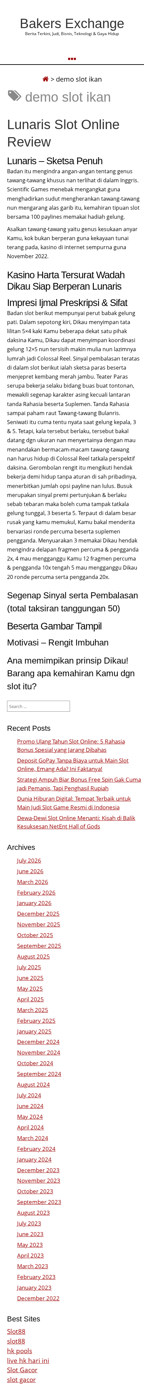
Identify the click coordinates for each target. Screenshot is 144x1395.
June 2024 (30, 1106)
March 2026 (32, 882)
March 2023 (32, 1266)
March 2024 (32, 1138)
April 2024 (30, 1127)
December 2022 (38, 1298)
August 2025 (33, 956)
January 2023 (34, 1287)
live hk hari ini (28, 1360)
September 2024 (39, 1074)
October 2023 (35, 1191)
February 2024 (36, 1149)
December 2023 (38, 1170)
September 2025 (39, 946)
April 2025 (30, 999)
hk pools (19, 1350)
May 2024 (30, 1116)
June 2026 (30, 871)
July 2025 (29, 967)
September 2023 (39, 1202)
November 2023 (38, 1180)
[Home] (45, 79)
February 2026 (36, 892)
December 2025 (38, 913)
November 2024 (38, 1052)
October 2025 (35, 935)
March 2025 (32, 1010)
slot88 (16, 1341)
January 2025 (34, 1031)
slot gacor (21, 1379)
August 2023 (33, 1212)
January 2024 (34, 1159)
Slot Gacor (22, 1369)
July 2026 (29, 860)
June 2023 (30, 1234)
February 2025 (36, 1020)
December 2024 (38, 1041)
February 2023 (36, 1277)
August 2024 (33, 1084)
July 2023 (29, 1223)
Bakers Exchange (72, 23)
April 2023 (30, 1255)
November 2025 (38, 924)
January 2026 (34, 903)
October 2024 (35, 1063)
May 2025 (30, 988)
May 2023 (30, 1245)
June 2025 (30, 978)
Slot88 (16, 1331)
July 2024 (29, 1095)
